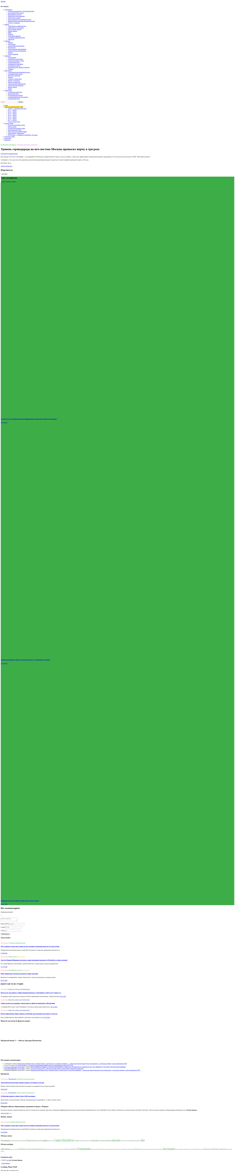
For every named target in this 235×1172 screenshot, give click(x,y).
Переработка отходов (14, 14)
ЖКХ (9, 32)
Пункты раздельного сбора (16, 125)
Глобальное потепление (15, 59)
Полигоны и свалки (14, 18)
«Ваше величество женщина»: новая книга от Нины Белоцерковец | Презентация (28, 1003)
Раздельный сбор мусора (16, 13)
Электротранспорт (14, 99)
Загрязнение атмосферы (15, 64)
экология (82, 1140)
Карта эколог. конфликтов (16, 133)
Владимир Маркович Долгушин (14, 1067)
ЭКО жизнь (21, 956)
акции (45, 1140)
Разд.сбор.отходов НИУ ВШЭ (17, 131)
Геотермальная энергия (15, 95)
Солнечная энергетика (15, 92)
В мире (10, 52)
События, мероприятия (70, 1149)
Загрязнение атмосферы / (8, 144)
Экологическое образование (17, 84)
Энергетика (93, 1149)
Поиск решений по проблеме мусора (19, 19)
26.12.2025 (54, 1007)
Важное (10, 42)
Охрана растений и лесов (16, 61)
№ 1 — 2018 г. (12, 110)
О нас (6, 105)
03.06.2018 (4, 153)
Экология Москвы (6, 166)
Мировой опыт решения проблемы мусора (21, 21)
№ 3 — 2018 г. (12, 113)
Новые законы (12, 31)
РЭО (121, 1140)
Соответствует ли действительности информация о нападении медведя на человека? (29, 419)
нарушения (23, 1140)
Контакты (7, 140)
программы (5, 1140)
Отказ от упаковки (14, 23)
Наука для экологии (14, 82)
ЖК (91, 1140)
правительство (37, 1140)
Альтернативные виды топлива (18, 97)
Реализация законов (14, 36)
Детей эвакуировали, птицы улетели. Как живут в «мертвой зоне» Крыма (25, 660)
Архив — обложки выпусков (17, 108)
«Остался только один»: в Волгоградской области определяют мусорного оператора (57, 1068)
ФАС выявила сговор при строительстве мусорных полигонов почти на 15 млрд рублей (30, 946)
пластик (116, 1140)
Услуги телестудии (14, 122)
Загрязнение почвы (14, 65)
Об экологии (12, 57)
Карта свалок (12, 126)
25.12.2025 (46, 1017)
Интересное (12, 47)
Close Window (5, 1163)
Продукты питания (14, 75)
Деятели (10, 34)
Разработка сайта (6, 1157)
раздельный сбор (131, 1140)
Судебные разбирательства (16, 37)
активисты (87, 1140)
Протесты (11, 39)
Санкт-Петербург (64, 1140)
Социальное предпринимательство (19, 72)
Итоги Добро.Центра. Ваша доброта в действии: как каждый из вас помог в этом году (29, 1014)
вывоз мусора (51, 1140)
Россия (95, 1140)
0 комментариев (13, 153)
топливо (124, 1140)
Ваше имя (4, 924)
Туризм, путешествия (14, 79)
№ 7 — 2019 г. (12, 120)
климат (77, 1140)
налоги (138, 1140)
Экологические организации (17, 51)
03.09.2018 (4, 422)
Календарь (7, 138)
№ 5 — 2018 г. (12, 117)
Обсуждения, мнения (14, 29)
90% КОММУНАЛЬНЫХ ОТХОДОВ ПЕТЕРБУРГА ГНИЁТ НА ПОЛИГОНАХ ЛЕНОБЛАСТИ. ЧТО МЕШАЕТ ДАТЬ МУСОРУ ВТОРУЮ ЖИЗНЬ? (78, 1067)
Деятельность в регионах (16, 28)
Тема (2, 930)
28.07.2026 (4, 980)
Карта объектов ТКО (14, 130)
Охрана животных (14, 62)
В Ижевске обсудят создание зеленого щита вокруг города (20, 900)
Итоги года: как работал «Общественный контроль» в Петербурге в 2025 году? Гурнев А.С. (31, 993)
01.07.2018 (4, 904)
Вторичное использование (16, 16)
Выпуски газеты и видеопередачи (19, 989)
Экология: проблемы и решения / (27, 144)
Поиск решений (13, 54)
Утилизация (26, 970)
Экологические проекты (15, 85)
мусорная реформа (104, 1140)
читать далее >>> (6, 1113)
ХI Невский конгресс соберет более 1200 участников (18, 1096)
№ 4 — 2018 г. (12, 115)
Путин (28, 1140)
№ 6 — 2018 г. (12, 118)
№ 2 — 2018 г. (12, 112)
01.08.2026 (4, 953)
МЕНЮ (3, 1)
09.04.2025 (4, 1103)
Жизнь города (12, 87)
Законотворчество (38, 1149)
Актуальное (12, 44)
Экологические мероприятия (17, 49)
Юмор (10, 89)
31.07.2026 (4, 967)
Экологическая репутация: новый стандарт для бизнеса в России (22, 1082)
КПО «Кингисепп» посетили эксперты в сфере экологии (19, 973)
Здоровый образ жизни (15, 74)
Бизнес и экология (14, 80)
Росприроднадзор (15, 1140)
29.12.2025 (62, 996)
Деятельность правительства (17, 26)
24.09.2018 (4, 663)
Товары (10, 77)
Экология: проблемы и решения (214, 1149)
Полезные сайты (9, 136)
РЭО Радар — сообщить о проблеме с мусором (22, 135)
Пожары (10, 69)
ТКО (142, 1140)
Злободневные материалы (16, 46)
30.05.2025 (4, 1089)
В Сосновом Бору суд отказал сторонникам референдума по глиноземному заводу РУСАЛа (44, 1065)
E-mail (3, 927)
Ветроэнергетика (13, 94)
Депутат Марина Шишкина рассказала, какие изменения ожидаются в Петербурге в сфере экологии (34, 960)
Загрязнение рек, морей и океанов (18, 67)
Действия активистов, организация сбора (21, 11)
